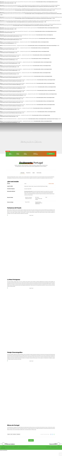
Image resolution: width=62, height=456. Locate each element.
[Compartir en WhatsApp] (54, 434)
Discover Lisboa (51, 183)
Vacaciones (18, 434)
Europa (9, 434)
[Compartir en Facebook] (50, 434)
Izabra (3, 450)
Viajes (31, 131)
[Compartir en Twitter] (52, 434)
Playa (11, 434)
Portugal (14, 434)
